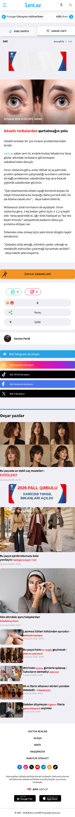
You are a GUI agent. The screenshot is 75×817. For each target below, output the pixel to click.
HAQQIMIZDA (37, 751)
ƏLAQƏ (37, 738)
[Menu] (5, 5)
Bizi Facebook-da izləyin (21, 384)
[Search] (70, 4)
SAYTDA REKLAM (37, 731)
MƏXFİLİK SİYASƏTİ (37, 758)
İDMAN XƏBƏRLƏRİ (37, 274)
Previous (4, 17)
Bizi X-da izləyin (17, 393)
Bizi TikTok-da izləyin (20, 374)
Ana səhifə (59, 41)
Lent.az (8, 153)
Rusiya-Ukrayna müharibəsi (25, 16)
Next (71, 17)
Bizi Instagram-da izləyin (21, 364)
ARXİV (37, 744)
